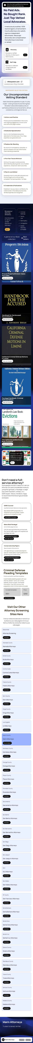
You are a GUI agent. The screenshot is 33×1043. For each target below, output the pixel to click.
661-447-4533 (9, 560)
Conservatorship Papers (12, 557)
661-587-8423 (9, 539)
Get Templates (9, 598)
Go (25, 55)
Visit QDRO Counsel (11, 517)
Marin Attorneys (12, 1022)
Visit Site (7, 637)
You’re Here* (7, 743)
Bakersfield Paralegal (11, 536)
